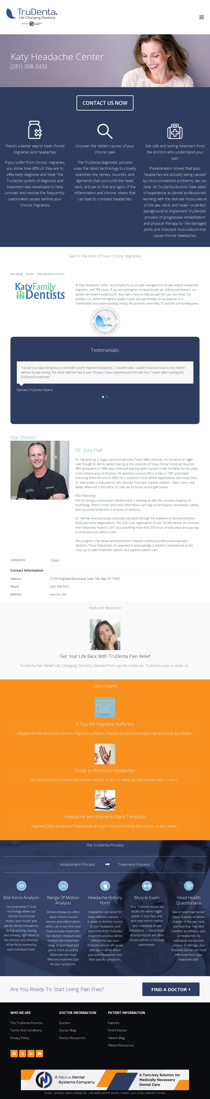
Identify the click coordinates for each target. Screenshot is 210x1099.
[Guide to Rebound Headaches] (105, 753)
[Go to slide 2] (107, 397)
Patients (114, 1023)
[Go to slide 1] (103, 397)
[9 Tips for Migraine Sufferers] (105, 707)
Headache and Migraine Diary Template (105, 816)
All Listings (16, 274)
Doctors (65, 1023)
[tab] (85, 865)
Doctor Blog (67, 1030)
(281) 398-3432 (59, 586)
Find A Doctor (117, 1030)
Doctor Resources (72, 1038)
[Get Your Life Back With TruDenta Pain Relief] (105, 634)
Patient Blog (116, 1038)
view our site (58, 594)
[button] (201, 17)
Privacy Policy (19, 1038)
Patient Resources (121, 1045)
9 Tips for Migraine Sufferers (105, 724)
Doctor (30, 274)
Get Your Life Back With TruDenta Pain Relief (105, 656)
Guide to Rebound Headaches (105, 770)
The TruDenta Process (26, 1023)
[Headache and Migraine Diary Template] (105, 799)
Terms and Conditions (26, 1030)
